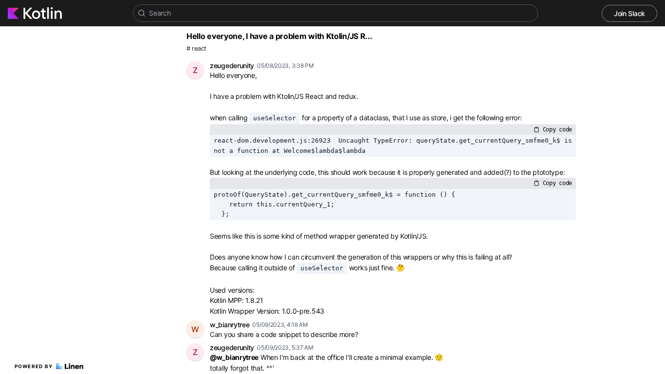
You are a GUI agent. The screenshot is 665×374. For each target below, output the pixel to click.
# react (196, 48)
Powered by (34, 366)
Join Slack (629, 13)
